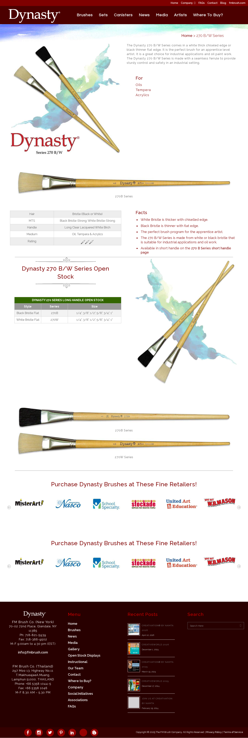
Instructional (77, 661)
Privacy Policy (214, 732)
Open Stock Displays (84, 655)
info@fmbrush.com (33, 652)
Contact (212, 2)
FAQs (201, 2)
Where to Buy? (79, 681)
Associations (78, 700)
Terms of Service (233, 732)
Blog (223, 2)
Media (73, 642)
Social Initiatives (80, 693)
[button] (9, 507)
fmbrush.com (237, 2)
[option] (29, 501)
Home (174, 2)
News (72, 636)
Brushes (74, 630)
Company (187, 2)
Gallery (74, 649)
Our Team (75, 668)
